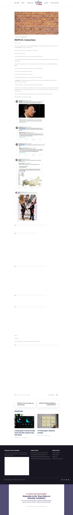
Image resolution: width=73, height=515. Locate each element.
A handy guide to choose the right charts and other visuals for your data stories (25, 433)
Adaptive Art (27, 479)
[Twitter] (64, 480)
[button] (36, 485)
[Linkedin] (62, 480)
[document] (36, 499)
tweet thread (18, 47)
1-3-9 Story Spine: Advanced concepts (46, 432)
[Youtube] (69, 480)
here (32, 45)
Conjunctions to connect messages (23, 394)
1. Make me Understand (21, 36)
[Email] (66, 480)
